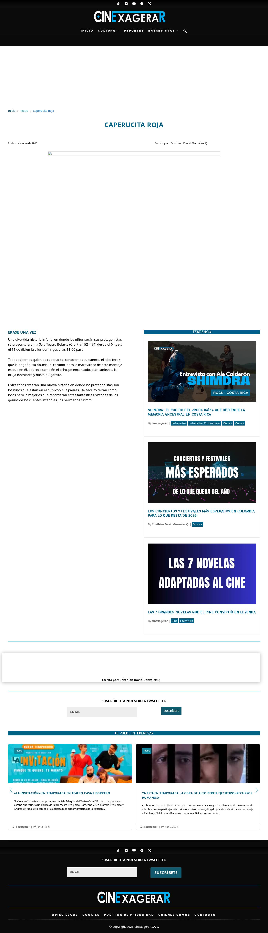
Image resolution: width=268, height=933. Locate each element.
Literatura (186, 621)
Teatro (59, 750)
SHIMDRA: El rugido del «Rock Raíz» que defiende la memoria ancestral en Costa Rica (196, 412)
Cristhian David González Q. (170, 524)
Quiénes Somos (174, 914)
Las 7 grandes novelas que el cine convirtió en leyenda (202, 612)
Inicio (87, 30)
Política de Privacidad (129, 914)
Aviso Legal (65, 914)
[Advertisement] (134, 75)
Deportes (134, 30)
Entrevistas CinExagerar (204, 423)
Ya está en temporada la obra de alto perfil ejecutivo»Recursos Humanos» (110, 787)
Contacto (205, 914)
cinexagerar (160, 423)
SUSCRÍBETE (171, 711)
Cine (175, 621)
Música (227, 423)
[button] (185, 32)
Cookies (91, 914)
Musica (239, 423)
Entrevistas (161, 30)
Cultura (107, 30)
